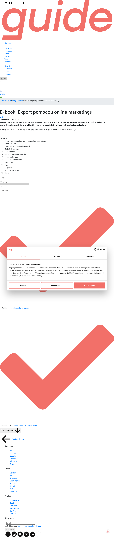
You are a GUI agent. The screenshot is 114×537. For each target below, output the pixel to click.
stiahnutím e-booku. (21, 308)
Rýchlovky (14, 461)
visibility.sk (6, 100)
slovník (7, 66)
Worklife (7, 62)
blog (14, 100)
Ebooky (13, 456)
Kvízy (12, 464)
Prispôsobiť (55, 285)
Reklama (8, 48)
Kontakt (13, 514)
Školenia (13, 506)
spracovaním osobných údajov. (26, 425)
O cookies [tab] (90, 256)
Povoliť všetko (89, 285)
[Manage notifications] (108, 531)
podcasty (8, 69)
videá (6, 71)
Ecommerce (9, 51)
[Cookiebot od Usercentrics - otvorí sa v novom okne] (95, 250)
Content (7, 43)
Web (6, 59)
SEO (6, 46)
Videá (12, 450)
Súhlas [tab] (23, 256)
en (5, 79)
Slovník (13, 458)
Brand (6, 54)
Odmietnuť (24, 285)
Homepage (14, 500)
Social (7, 56)
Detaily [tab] (57, 256)
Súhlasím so (15, 308)
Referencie (14, 508)
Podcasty (14, 453)
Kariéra (13, 511)
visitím (2, 117)
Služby (12, 503)
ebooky (7, 74)
